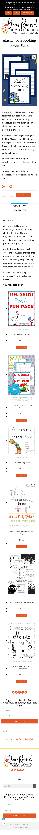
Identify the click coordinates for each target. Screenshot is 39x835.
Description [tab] (19, 205)
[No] (36, 9)
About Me (8, 739)
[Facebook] (13, 692)
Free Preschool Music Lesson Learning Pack (21, 667)
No (16, 13)
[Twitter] (25, 692)
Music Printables (21, 597)
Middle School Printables (25, 399)
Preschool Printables (22, 329)
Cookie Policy (29, 739)
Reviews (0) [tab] (19, 210)
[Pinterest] (19, 692)
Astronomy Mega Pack (22, 463)
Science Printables (22, 457)
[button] (34, 57)
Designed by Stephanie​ (19, 828)
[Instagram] (22, 692)
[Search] (34, 786)
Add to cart (24, 195)
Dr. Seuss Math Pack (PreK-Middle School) (22, 406)
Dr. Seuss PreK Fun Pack (21, 335)
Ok (8, 13)
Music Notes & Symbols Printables (22, 602)
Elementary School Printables (19, 398)
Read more (27, 13)
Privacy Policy (18, 739)
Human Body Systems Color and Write (21, 533)
